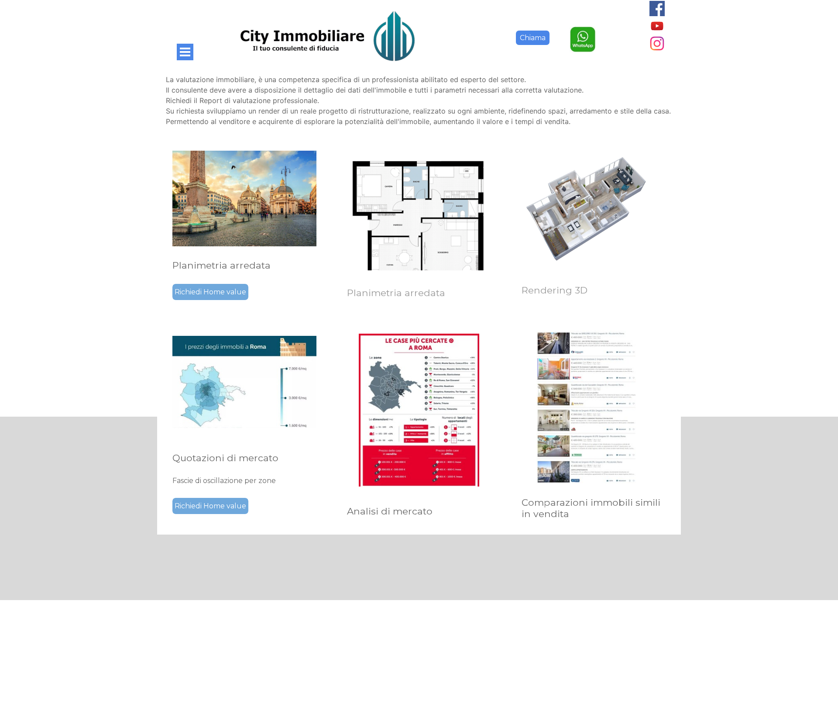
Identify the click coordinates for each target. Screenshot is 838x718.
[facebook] (657, 8)
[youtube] (657, 26)
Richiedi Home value (210, 292)
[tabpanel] (419, 100)
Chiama (533, 38)
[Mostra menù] (185, 52)
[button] (583, 30)
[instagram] (657, 43)
